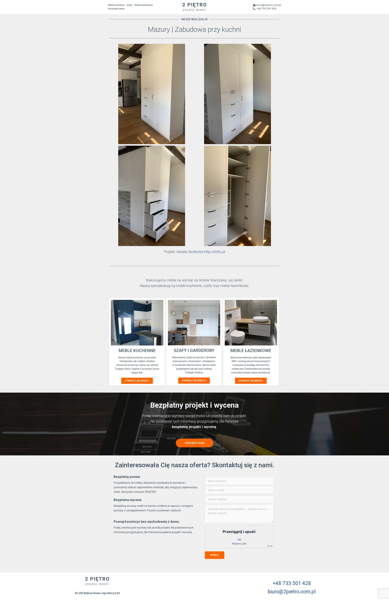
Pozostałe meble (116, 8)
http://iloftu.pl (214, 252)
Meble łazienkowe (143, 5)
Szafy (129, 5)
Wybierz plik (239, 543)
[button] (137, 381)
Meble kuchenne (116, 5)
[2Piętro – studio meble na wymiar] (194, 6)
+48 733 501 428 (266, 8)
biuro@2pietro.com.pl (268, 5)
